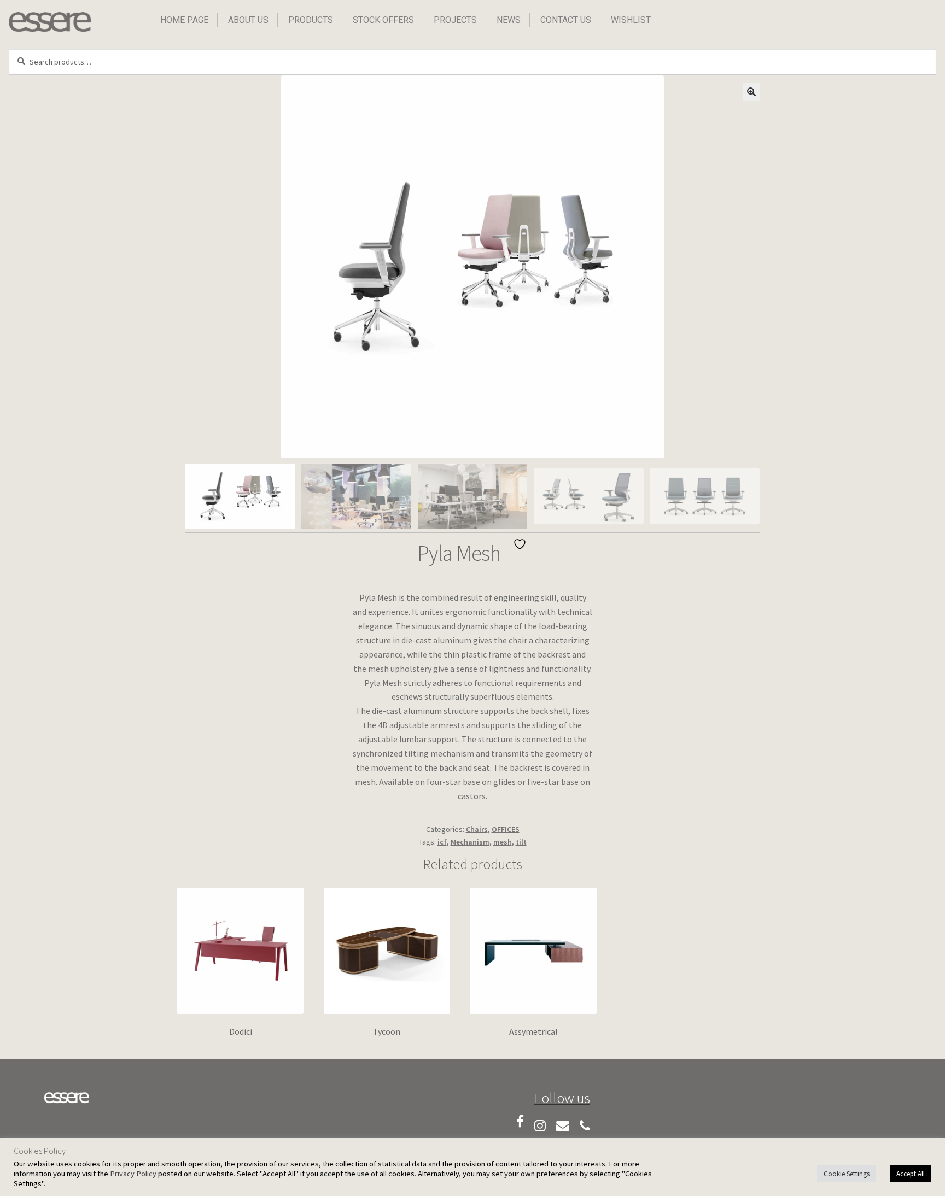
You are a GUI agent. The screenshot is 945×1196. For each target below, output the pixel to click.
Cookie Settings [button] (847, 1174)
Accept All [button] (910, 1174)
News (509, 20)
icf (442, 842)
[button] (751, 92)
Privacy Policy (133, 1174)
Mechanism (470, 842)
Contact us (565, 20)
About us (248, 20)
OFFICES (506, 829)
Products (310, 20)
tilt (521, 842)
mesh (502, 842)
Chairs (477, 829)
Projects (455, 20)
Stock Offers (383, 20)
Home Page (184, 20)
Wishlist (631, 20)
